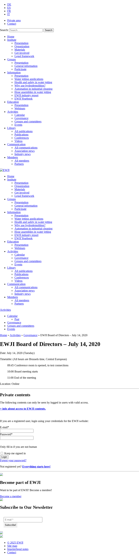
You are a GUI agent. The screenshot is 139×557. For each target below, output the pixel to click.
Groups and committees (27, 121)
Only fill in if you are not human (18, 446)
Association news (24, 150)
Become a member (10, 496)
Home (10, 36)
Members (12, 157)
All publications (23, 131)
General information (25, 65)
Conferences (21, 137)
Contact (11, 23)
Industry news (22, 154)
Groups (11, 59)
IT (8, 14)
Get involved (21, 52)
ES (9, 7)
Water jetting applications (28, 79)
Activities (12, 111)
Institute (11, 39)
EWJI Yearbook (23, 98)
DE (9, 4)
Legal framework (24, 56)
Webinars (19, 108)
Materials (19, 49)
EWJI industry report (26, 95)
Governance (21, 118)
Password (6, 434)
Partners (19, 163)
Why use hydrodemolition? (29, 85)
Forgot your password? (13, 460)
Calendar (19, 114)
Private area (14, 20)
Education (13, 101)
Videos (18, 141)
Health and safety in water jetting (33, 82)
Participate (20, 69)
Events (18, 124)
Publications (21, 134)
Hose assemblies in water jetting (32, 92)
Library (11, 128)
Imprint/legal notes (17, 549)
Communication (16, 144)
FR (9, 11)
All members (21, 160)
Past (16, 319)
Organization (21, 46)
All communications (25, 147)
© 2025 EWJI (15, 542)
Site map (12, 545)
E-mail (4, 427)
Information (14, 72)
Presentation (21, 43)
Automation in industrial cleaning (33, 88)
